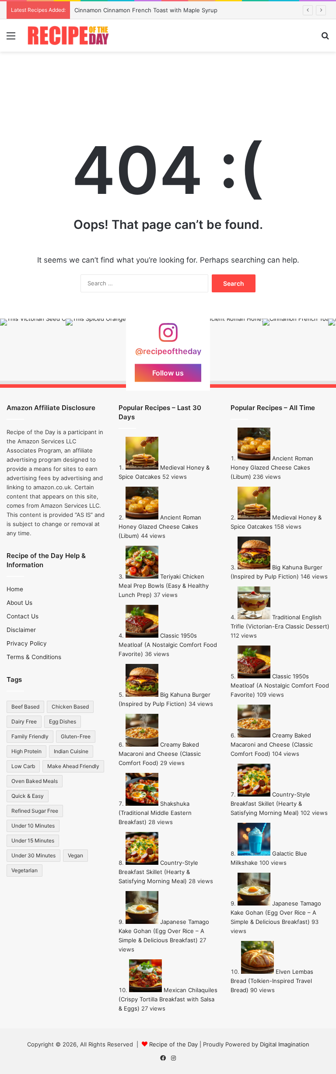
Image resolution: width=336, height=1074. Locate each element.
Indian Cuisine (71, 751)
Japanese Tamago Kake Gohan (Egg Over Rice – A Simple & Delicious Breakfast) (164, 931)
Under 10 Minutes (33, 825)
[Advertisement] (168, 80)
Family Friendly (30, 736)
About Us (19, 602)
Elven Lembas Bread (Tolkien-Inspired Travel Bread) (272, 980)
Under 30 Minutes (33, 855)
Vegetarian (24, 870)
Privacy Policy (27, 643)
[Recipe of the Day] (68, 35)
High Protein (26, 751)
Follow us (168, 372)
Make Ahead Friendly (73, 766)
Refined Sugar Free (34, 810)
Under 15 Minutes (32, 840)
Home (15, 589)
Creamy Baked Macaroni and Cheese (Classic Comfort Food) (160, 753)
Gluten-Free (76, 736)
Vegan (75, 855)
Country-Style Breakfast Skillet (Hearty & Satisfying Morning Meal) (158, 871)
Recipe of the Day (173, 1044)
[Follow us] (168, 336)
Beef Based (25, 706)
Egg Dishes (62, 721)
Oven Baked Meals (34, 781)
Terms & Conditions (34, 656)
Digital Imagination (284, 1044)
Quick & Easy (27, 796)
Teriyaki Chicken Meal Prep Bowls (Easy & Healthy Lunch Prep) (164, 585)
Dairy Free (24, 721)
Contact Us (22, 616)
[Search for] (325, 39)
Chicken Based (70, 706)
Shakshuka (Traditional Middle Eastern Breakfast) (155, 812)
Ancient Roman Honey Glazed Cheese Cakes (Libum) (160, 526)
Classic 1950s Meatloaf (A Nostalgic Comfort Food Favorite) (168, 644)
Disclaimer (21, 629)
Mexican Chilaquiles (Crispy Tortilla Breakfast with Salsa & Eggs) (168, 999)
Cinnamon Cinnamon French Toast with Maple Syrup (145, 10)
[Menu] (11, 39)
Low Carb (23, 766)
